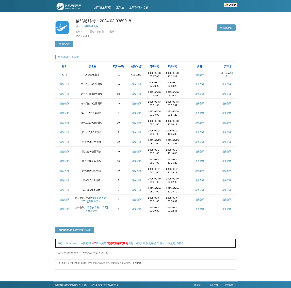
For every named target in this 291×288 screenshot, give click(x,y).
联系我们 (198, 284)
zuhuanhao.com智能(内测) (75, 230)
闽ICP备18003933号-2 (108, 284)
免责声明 (214, 284)
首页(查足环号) (102, 7)
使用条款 (229, 284)
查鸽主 (120, 7)
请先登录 (199, 74)
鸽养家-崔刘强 (90, 26)
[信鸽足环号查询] (71, 6)
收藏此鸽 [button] (227, 27)
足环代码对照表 (138, 7)
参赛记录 (64, 44)
